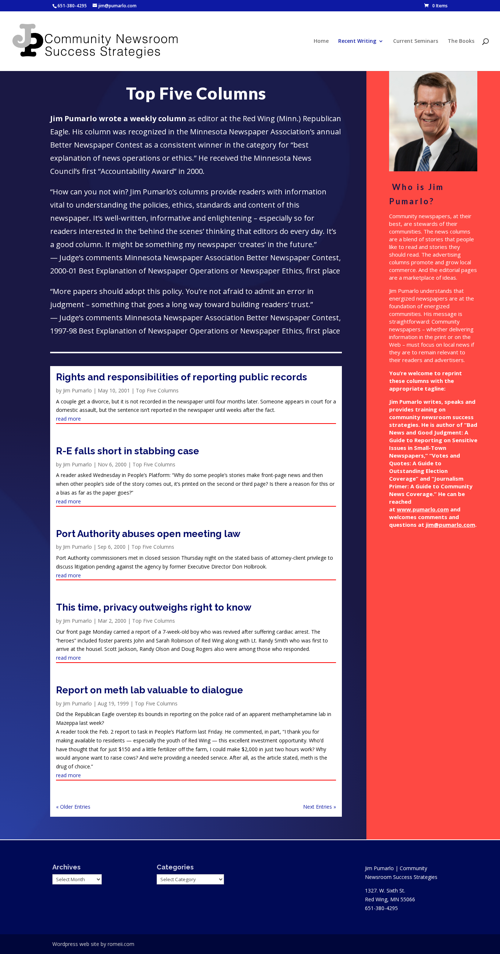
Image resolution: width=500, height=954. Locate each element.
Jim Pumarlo (77, 390)
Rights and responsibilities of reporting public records (181, 377)
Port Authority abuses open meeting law (148, 533)
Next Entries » (319, 806)
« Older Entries (73, 806)
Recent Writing (357, 41)
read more (68, 418)
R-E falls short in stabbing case (127, 451)
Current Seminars (415, 41)
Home (321, 41)
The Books (461, 41)
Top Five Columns (157, 390)
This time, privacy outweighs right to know (153, 607)
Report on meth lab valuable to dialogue (149, 690)
